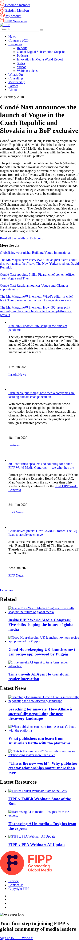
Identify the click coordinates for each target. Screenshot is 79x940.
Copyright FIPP (18, 888)
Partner (13, 86)
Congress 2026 (18, 40)
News (12, 36)
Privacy (13, 881)
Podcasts (22, 55)
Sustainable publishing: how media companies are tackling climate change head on (41, 395)
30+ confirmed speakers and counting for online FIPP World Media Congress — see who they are (41, 465)
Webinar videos (27, 71)
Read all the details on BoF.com (21, 238)
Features (14, 445)
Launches (6, 590)
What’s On (15, 74)
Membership (16, 82)
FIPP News (16, 512)
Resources (15, 44)
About (12, 89)
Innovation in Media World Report (40, 59)
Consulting (15, 78)
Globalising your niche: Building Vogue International (35, 252)
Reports (22, 48)
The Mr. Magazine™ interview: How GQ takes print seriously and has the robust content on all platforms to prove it (36, 311)
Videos (21, 67)
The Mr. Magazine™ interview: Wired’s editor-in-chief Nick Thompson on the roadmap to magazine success (36, 298)
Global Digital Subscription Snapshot (41, 52)
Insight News (17, 374)
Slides (21, 63)
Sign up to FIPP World (15, 938)
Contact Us (15, 885)
